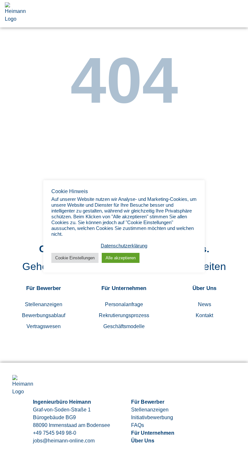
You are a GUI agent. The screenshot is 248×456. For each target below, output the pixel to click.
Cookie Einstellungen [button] (75, 257)
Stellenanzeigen (43, 304)
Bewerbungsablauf (43, 315)
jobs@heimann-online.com (64, 440)
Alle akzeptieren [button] (121, 257)
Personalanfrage (124, 304)
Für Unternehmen (152, 433)
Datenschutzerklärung (124, 245)
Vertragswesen (43, 326)
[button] (239, 14)
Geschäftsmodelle (124, 326)
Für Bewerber (147, 402)
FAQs (137, 425)
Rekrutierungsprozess (124, 315)
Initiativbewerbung (152, 417)
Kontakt (204, 315)
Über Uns (142, 440)
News (204, 304)
